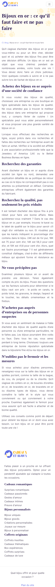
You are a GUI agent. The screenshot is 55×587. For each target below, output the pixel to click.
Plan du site (27, 585)
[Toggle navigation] (49, 4)
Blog (6, 43)
